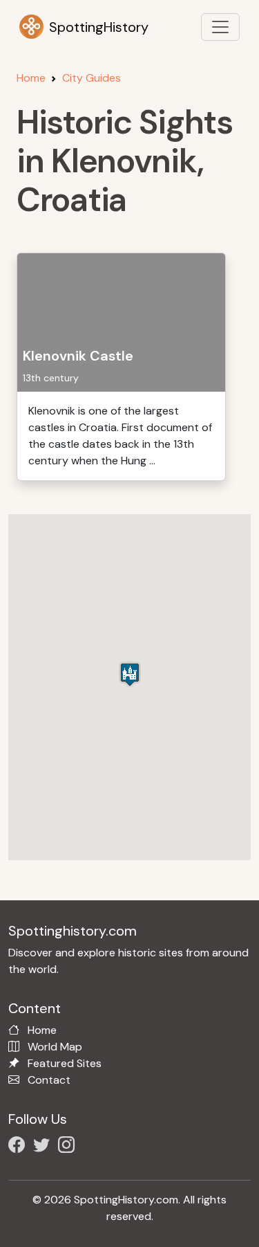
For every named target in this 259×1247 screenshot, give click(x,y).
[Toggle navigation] (220, 27)
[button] (129, 674)
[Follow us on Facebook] (19, 1147)
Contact (49, 1080)
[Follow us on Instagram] (69, 1147)
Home (31, 78)
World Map (55, 1046)
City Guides (91, 78)
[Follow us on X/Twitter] (44, 1147)
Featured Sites (65, 1063)
